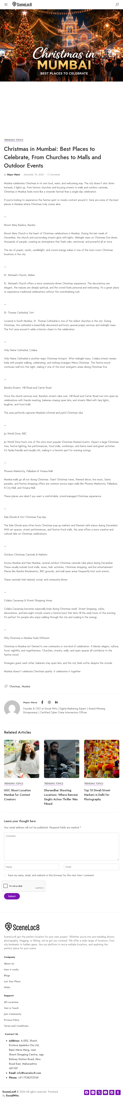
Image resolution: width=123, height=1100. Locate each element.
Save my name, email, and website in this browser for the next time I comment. (51, 875)
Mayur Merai (13, 174)
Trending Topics (13, 140)
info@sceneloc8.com (29, 1073)
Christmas (14, 686)
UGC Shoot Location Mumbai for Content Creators (17, 794)
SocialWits (12, 1095)
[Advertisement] (61, 105)
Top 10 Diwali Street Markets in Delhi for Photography (97, 794)
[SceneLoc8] (22, 4)
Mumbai (26, 686)
